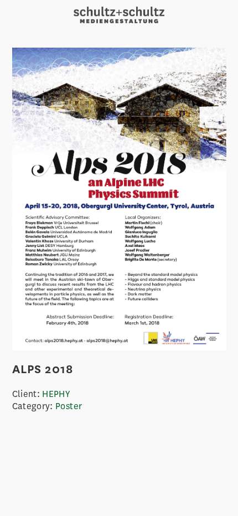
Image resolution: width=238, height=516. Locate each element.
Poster (68, 406)
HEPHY (56, 394)
